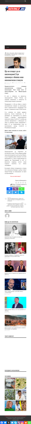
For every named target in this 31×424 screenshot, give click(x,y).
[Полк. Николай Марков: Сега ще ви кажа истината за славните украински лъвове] (21, 394)
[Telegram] (15, 192)
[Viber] (15, 188)
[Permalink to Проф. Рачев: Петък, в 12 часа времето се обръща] (15, 307)
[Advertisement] (15, 28)
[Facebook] (9, 188)
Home (7, 53)
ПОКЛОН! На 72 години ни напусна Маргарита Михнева (13, 237)
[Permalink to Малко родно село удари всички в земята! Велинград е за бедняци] (15, 326)
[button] (16, 141)
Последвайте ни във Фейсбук (12, 370)
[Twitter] (9, 192)
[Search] (25, 1)
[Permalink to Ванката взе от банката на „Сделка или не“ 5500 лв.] (15, 271)
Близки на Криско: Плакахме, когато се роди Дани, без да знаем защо (14, 255)
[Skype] (21, 192)
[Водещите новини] (15, 10)
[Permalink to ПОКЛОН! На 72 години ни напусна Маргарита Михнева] (15, 235)
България (12, 53)
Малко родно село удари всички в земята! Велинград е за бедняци (15, 328)
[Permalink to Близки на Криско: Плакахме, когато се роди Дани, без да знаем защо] (15, 253)
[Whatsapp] (21, 188)
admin (11, 82)
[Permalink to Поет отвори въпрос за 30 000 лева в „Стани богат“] (15, 289)
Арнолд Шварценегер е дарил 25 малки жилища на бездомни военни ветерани (16, 199)
